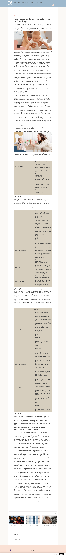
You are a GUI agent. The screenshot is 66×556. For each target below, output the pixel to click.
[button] (55, 8)
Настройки (55, 554)
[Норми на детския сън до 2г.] (33, 520)
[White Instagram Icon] (56, 2)
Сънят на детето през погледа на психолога (16, 526)
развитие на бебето (40, 501)
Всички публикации (12, 8)
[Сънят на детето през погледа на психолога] (16, 520)
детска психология (29, 501)
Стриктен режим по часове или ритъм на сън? (50, 526)
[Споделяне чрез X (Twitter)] (16, 506)
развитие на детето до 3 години (18, 503)
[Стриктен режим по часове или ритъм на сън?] (49, 520)
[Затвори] (64, 554)
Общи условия (24, 546)
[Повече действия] (51, 15)
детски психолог (23, 501)
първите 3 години (35, 501)
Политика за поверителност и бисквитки (42, 546)
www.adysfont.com (14, 550)
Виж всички (55, 513)
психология (20, 8)
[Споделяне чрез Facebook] (14, 506)
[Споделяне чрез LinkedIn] (19, 506)
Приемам (61, 554)
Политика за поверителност (6, 554)
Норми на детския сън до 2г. (32, 525)
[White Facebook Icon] (54, 2)
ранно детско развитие (17, 501)
